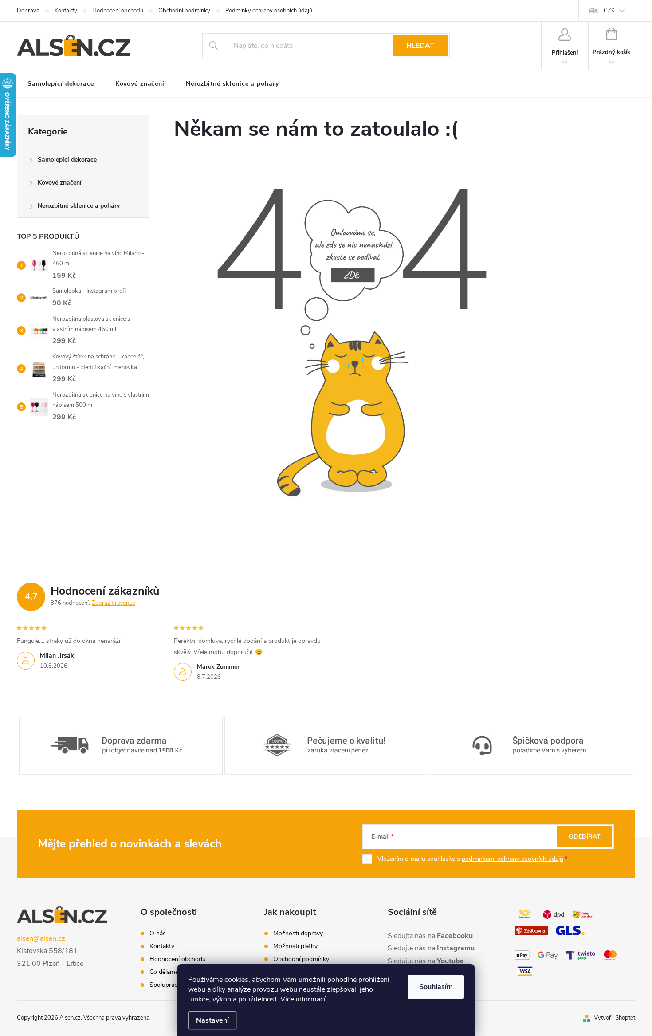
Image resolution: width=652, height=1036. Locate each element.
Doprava (28, 11)
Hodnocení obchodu (117, 11)
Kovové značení (60, 182)
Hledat (420, 46)
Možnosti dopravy (298, 933)
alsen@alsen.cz (41, 938)
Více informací (303, 999)
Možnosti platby (295, 946)
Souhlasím (436, 987)
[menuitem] (61, 84)
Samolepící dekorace (67, 159)
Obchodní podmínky (184, 11)
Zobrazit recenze (113, 603)
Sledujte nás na (430, 936)
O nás (157, 933)
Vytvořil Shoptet (614, 1018)
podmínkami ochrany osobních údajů (512, 859)
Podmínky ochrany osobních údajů (268, 11)
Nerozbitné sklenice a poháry (79, 205)
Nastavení (212, 1020)
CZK (609, 11)
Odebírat (585, 836)
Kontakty (66, 11)
